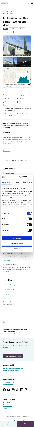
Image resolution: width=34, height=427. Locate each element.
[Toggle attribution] (29, 84)
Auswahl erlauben (17, 243)
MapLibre (7, 84)
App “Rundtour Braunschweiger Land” (13, 368)
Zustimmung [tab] (6, 182)
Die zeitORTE (6, 403)
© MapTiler (13, 84)
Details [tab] (17, 182)
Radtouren (6, 405)
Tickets (5, 408)
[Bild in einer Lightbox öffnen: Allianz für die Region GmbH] (7, 160)
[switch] (29, 219)
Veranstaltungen (7, 407)
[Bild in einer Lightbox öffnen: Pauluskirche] (17, 46)
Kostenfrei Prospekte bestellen (11, 370)
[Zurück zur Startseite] (4, 3)
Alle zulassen (17, 238)
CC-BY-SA (29, 55)
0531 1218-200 (9, 383)
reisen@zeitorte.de (8, 385)
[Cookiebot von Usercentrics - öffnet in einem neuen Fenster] (20, 177)
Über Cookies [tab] (27, 182)
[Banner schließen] (31, 177)
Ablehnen (17, 248)
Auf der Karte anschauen (25, 280)
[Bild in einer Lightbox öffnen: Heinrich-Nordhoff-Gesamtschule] (24, 62)
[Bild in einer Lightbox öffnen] (14, 324)
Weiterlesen (6, 151)
